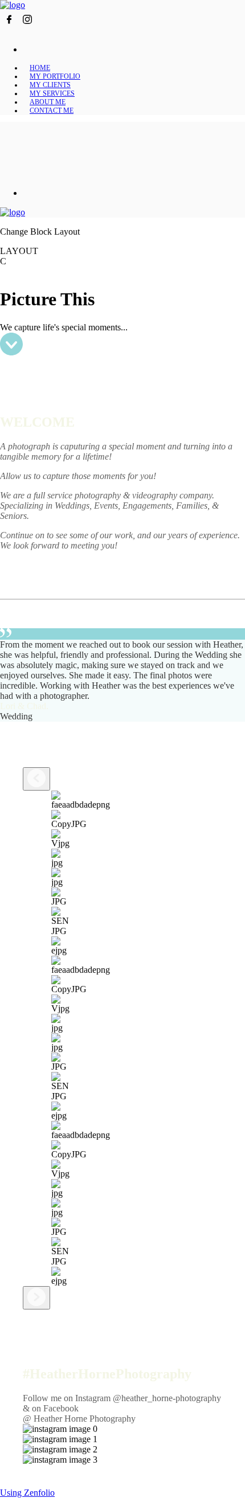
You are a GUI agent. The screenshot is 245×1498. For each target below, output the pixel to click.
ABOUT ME (48, 102)
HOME (40, 68)
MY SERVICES (52, 93)
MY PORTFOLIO (55, 76)
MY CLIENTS (50, 85)
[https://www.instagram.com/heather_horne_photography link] (27, 25)
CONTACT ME (52, 110)
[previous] (36, 779)
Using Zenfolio (27, 1492)
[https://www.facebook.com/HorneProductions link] (9, 25)
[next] (36, 1297)
